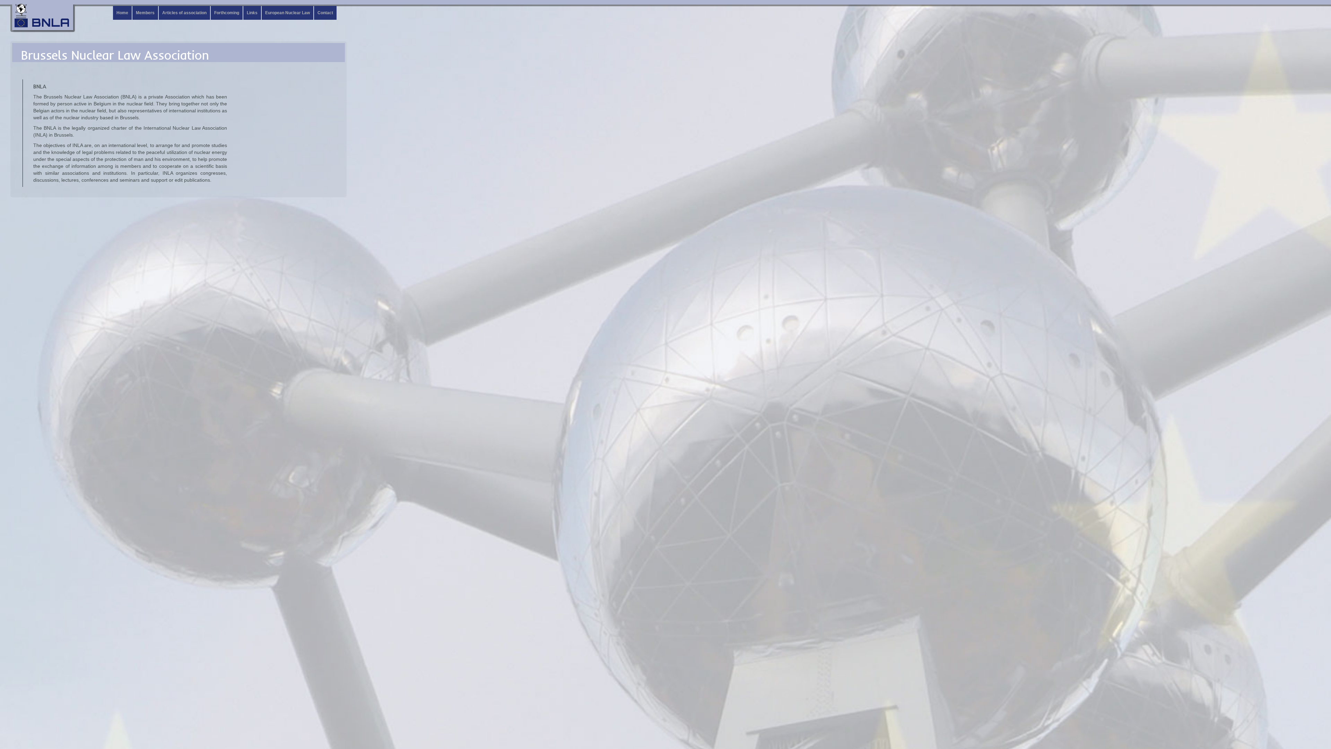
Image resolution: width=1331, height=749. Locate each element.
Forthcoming (226, 12)
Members (145, 12)
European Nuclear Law (287, 12)
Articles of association (184, 12)
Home (122, 12)
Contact (325, 12)
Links (252, 12)
